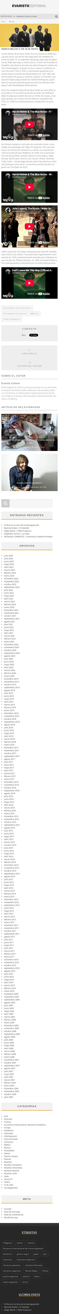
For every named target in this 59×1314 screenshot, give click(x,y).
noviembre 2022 (11, 581)
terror (25, 1282)
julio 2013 (8, 879)
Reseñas (8, 1162)
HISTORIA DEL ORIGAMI (29, 366)
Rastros (7, 1159)
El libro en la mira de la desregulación (21, 525)
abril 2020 (8, 667)
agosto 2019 (9, 690)
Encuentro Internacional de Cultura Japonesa (23, 1248)
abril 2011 (8, 948)
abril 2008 (8, 1048)
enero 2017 (9, 779)
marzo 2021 (9, 636)
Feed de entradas (12, 1211)
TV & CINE (8, 1185)
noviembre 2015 (11, 819)
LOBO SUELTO (29, 353)
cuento (20, 1243)
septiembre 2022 (12, 587)
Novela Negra (31, 1271)
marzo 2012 (9, 916)
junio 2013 (9, 882)
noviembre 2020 (11, 647)
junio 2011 (9, 942)
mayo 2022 (9, 595)
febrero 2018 (10, 742)
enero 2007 (9, 1085)
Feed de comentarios (13, 1214)
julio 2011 (8, 939)
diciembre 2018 (11, 713)
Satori (37, 1276)
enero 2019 (9, 710)
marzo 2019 (9, 704)
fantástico (7, 1254)
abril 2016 (8, 805)
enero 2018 (9, 744)
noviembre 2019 (11, 681)
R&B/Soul (34, 313)
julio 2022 (8, 590)
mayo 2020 (9, 664)
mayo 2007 (9, 1074)
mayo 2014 (9, 853)
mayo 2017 (9, 767)
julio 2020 (8, 658)
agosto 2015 (9, 827)
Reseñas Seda (10, 1173)
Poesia (7, 1153)
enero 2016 (9, 813)
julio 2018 (8, 727)
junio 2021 (9, 627)
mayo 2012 (9, 911)
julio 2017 (8, 762)
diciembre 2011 (11, 925)
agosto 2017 (9, 759)
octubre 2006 (10, 1094)
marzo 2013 (9, 891)
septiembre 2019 (12, 687)
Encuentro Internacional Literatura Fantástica (25, 1124)
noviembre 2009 (11, 996)
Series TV (8, 1179)
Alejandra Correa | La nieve (26, 16)
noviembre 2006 (11, 1091)
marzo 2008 (9, 1051)
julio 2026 (8, 555)
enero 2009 (9, 1022)
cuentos (31, 1243)
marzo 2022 (9, 601)
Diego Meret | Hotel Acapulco (17, 531)
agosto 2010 (9, 971)
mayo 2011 (9, 945)
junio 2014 (9, 850)
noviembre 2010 (11, 962)
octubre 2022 (10, 584)
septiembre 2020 (12, 653)
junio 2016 (9, 799)
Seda (6, 1176)
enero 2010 (9, 991)
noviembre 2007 (11, 1060)
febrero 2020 (10, 673)
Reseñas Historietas (13, 1167)
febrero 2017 (10, 776)
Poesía (45, 1271)
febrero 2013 (10, 893)
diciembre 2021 (11, 610)
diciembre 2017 (11, 747)
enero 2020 (9, 676)
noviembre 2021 (11, 613)
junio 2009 (9, 1008)
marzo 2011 (9, 951)
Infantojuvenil (10, 1136)
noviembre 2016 (11, 785)
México (7, 1144)
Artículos (8, 1119)
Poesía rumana (11, 1156)
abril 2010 (8, 982)
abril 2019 (8, 701)
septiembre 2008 (12, 1034)
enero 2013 (9, 896)
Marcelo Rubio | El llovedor (16, 528)
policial (26, 1276)
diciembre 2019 (11, 679)
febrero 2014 (10, 862)
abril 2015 (8, 839)
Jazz (45, 1254)
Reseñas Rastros (11, 1170)
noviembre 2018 (11, 716)
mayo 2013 (9, 885)
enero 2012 (9, 922)
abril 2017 (8, 770)
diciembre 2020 (11, 644)
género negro (23, 1254)
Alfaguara (7, 1243)
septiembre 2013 (12, 873)
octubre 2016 (10, 787)
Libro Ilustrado (11, 1139)
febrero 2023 (10, 573)
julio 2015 (8, 830)
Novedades (9, 1150)
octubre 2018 (10, 719)
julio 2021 (8, 624)
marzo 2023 (9, 570)
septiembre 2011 (12, 933)
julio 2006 (8, 1097)
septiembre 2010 (12, 968)
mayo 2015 (9, 836)
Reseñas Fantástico (13, 1165)
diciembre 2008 (11, 1025)
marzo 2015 (9, 842)
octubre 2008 (10, 1031)
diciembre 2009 (11, 994)
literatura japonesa (11, 1265)
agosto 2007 (9, 1068)
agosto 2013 (9, 876)
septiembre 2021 (12, 618)
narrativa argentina (12, 1271)
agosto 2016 (9, 793)
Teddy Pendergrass (11, 319)
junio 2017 (9, 764)
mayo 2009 (9, 1011)
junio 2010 (9, 976)
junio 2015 (9, 833)
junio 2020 (9, 661)
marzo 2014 (9, 859)
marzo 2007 (9, 1080)
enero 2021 (9, 641)
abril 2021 (8, 633)
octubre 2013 (10, 870)
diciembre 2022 (11, 578)
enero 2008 (9, 1057)
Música (7, 1147)
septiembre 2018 (12, 721)
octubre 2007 (10, 1062)
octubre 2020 (10, 650)
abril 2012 (8, 913)
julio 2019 (8, 693)
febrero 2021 (10, 638)
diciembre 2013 (11, 865)
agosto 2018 (9, 724)
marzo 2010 (9, 985)
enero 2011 (9, 956)
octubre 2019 (10, 684)
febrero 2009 (10, 1019)
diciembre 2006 (11, 1088)
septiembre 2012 (12, 905)
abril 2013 (8, 888)
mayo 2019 (9, 699)
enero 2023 (9, 575)
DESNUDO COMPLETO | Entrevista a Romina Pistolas (28, 536)
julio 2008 (8, 1039)
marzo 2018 (9, 739)
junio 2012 (9, 908)
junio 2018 (9, 730)
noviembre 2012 (11, 902)
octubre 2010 (10, 965)
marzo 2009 (9, 1017)
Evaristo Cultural (20, 487)
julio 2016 (8, 796)
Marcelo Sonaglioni (23, 447)
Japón (36, 1254)
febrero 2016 (10, 810)
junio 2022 (9, 593)
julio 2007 (8, 1071)
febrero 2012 (10, 919)
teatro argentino (10, 1282)
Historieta (8, 1133)
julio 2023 (8, 558)
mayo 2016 (9, 802)
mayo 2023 (9, 564)
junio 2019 (9, 696)
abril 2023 (8, 567)
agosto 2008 (9, 1037)
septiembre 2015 (12, 825)
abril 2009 (8, 1014)
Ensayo (7, 1127)
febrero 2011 (10, 954)
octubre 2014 (10, 845)
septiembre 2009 (12, 999)
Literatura (8, 1142)
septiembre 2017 (12, 756)
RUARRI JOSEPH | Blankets (29, 483)
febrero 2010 (10, 988)
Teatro (7, 1182)
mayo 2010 (9, 979)
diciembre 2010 (11, 959)
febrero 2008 (10, 1054)
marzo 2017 (9, 773)
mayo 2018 (9, 733)
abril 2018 (8, 736)
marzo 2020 (9, 670)
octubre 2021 (10, 616)
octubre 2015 (10, 822)
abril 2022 (8, 598)
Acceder (8, 1209)
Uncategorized (10, 1187)
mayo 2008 (9, 1045)
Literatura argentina (26, 1259)
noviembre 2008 (11, 1028)
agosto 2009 (9, 1002)
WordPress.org (11, 1217)
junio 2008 (9, 1042)
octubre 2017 (10, 753)
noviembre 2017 (11, 750)
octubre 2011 (10, 931)
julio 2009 (8, 1005)
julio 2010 (8, 974)
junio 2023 (9, 561)
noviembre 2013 (11, 868)
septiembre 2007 (12, 1065)
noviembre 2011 (11, 928)
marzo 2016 (9, 807)
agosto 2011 (9, 936)
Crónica (7, 1122)
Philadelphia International (14, 313)
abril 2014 (8, 856)
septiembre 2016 (12, 790)
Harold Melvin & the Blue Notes (17, 308)
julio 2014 (8, 848)
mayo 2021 (9, 630)
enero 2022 (9, 607)
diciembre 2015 (11, 816)
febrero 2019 (10, 707)
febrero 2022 (10, 604)
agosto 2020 (9, 656)
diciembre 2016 (11, 782)
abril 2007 (8, 1077)
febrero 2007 (10, 1082)
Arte (6, 1116)
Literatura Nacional (33, 1265)
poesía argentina (10, 1276)
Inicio (3, 21)
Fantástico (8, 1130)
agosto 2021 (9, 621)
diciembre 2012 (11, 899)
